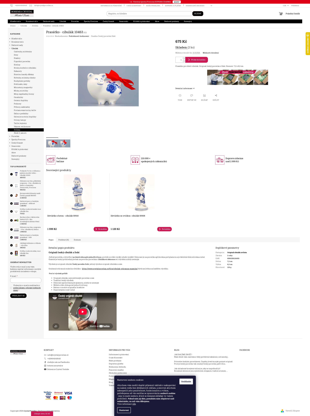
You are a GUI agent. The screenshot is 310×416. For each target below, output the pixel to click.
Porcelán (15, 136)
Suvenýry (15, 159)
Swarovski (16, 146)
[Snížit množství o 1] (184, 61)
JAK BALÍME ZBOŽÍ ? (183, 354)
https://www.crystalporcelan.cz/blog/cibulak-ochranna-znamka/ (110, 269)
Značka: (103, 36)
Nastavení (124, 410)
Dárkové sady (17, 45)
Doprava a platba (173, 5)
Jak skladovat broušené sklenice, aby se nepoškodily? (197, 368)
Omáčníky (18, 97)
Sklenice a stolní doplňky (25, 117)
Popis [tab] (51, 240)
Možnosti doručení (211, 53)
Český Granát (17, 143)
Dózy (16, 55)
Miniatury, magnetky (23, 87)
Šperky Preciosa (18, 139)
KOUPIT (176, 2)
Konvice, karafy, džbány (24, 74)
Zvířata (17, 130)
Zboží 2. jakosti (20, 133)
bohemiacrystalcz (55, 365)
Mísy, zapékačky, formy (24, 94)
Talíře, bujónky (20, 123)
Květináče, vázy (20, 84)
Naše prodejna (153, 5)
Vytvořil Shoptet (293, 410)
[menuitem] (15, 21)
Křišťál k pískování (19, 149)
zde (134, 404)
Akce (13, 152)
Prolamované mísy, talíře (25, 110)
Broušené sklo (17, 42)
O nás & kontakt (134, 5)
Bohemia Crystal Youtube (58, 369)
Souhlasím (186, 381)
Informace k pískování (111, 5)
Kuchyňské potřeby (22, 81)
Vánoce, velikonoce (22, 126)
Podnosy (17, 104)
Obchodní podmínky (118, 373)
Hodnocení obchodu (195, 5)
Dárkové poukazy (18, 156)
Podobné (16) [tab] (63, 240)
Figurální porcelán (22, 61)
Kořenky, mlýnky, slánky (24, 78)
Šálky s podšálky (21, 113)
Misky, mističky (21, 91)
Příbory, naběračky (22, 107)
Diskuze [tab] (77, 240)
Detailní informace (183, 88)
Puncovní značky (116, 370)
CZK (285, 5)
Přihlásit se (18, 296)
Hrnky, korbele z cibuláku (25, 68)
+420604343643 (54, 358)
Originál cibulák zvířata (237, 252)
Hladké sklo (16, 38)
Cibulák (14, 48)
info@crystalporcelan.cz (57, 355)
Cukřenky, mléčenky (23, 51)
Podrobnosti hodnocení (79, 36)
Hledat (197, 13)
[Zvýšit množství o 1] (184, 58)
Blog (111, 382)
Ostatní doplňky (21, 100)
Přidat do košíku (198, 60)
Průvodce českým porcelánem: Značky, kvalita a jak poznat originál (203, 361)
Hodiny (17, 65)
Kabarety (18, 71)
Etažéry (17, 58)
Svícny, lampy (20, 120)
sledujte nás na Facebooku (58, 362)
